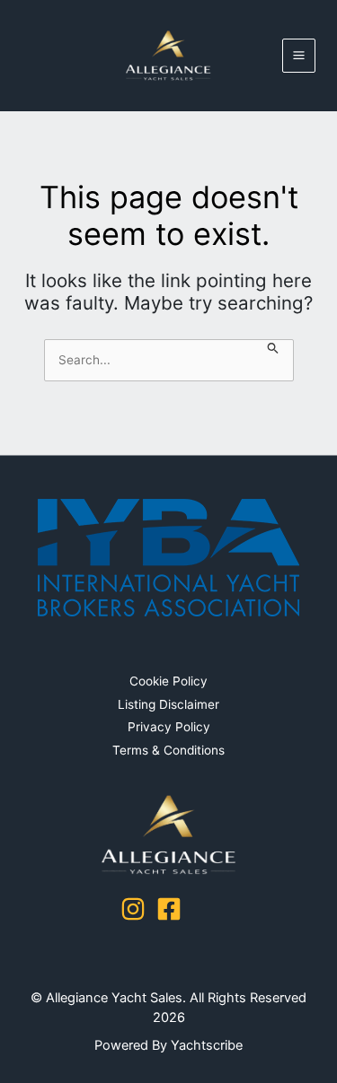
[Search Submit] (273, 349)
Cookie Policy (168, 681)
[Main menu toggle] (299, 56)
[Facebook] (169, 908)
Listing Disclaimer (168, 704)
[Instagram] (133, 908)
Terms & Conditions (168, 750)
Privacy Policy (169, 727)
